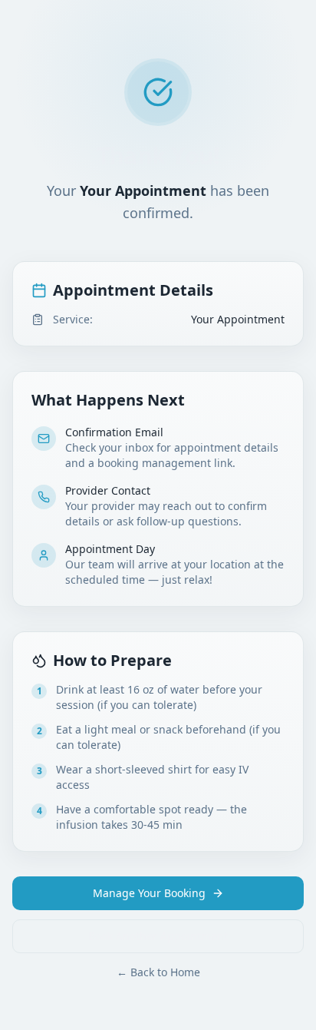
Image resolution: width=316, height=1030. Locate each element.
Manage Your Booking (149, 893)
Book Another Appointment (158, 936)
